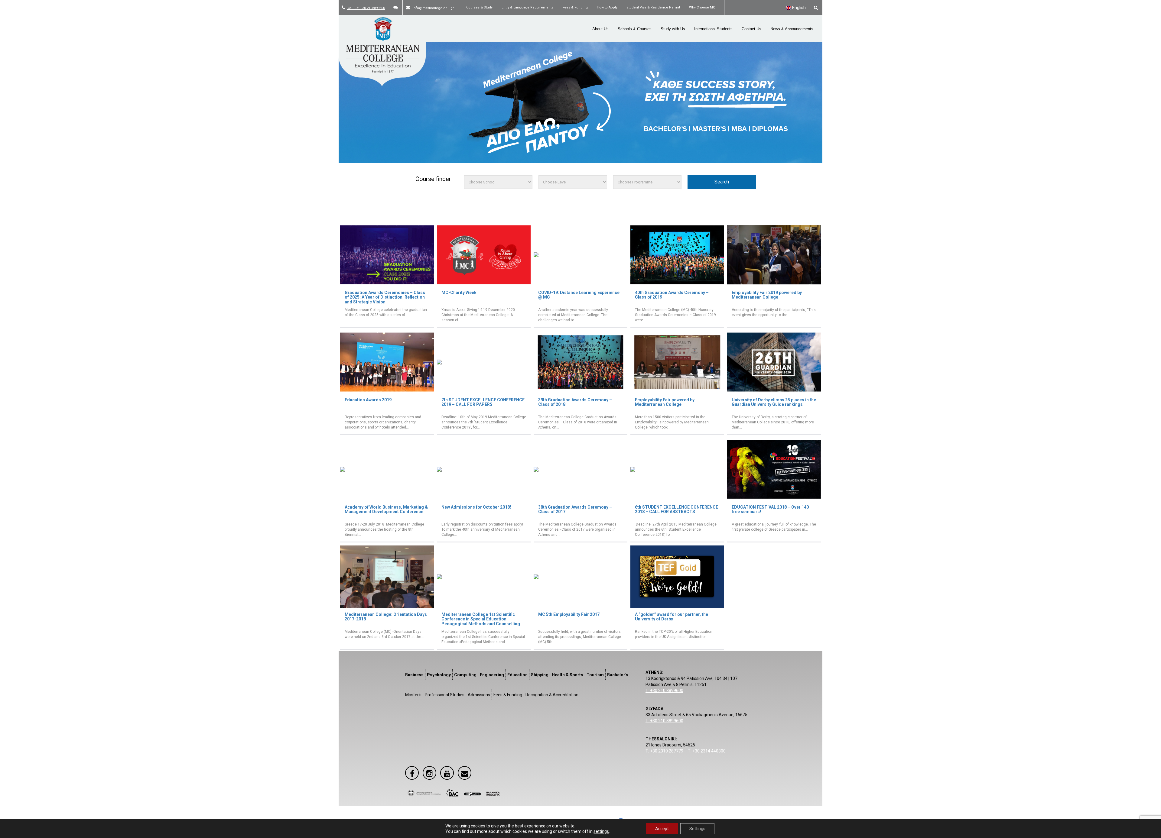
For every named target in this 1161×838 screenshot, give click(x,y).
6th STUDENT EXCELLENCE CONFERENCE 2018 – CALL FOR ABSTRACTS (676, 509)
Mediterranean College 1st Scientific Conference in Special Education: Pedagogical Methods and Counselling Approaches (480, 621)
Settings (697, 828)
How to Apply (607, 7)
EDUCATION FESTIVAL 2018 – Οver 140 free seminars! (770, 509)
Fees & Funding (575, 7)
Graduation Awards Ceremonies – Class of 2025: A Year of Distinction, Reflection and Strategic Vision (385, 297)
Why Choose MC (702, 7)
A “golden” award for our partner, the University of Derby (671, 616)
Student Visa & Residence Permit (653, 7)
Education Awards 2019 (368, 399)
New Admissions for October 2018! (476, 507)
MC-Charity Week (458, 292)
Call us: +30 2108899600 (366, 8)
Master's (413, 694)
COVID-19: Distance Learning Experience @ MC (579, 294)
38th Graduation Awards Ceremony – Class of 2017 (575, 509)
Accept (662, 828)
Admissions (479, 694)
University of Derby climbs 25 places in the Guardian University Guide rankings (774, 402)
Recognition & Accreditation (551, 694)
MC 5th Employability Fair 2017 (569, 614)
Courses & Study (479, 7)
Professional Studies (444, 694)
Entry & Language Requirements (527, 7)
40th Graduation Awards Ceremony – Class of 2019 (672, 294)
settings (601, 831)
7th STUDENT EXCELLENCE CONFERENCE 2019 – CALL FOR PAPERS (483, 402)
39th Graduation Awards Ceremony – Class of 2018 (575, 402)
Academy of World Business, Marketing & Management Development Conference (386, 509)
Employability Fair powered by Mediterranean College (664, 402)
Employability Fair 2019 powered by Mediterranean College (767, 294)
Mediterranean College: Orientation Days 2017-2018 (386, 616)
